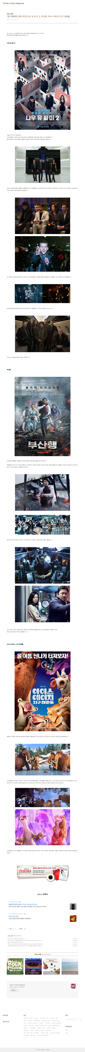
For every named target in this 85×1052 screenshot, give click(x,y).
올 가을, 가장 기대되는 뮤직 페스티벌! (15, 938)
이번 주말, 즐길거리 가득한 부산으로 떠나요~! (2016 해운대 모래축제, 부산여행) (24, 946)
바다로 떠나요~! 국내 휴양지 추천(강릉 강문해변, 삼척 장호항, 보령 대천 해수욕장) (25, 944)
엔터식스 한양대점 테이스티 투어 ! (15, 942)
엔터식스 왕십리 (46, 1020)
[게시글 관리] (15, 929)
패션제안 (33, 1028)
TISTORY (43, 1049)
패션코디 (26, 1030)
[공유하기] (13, 929)
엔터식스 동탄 (45, 1033)
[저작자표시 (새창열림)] (25, 929)
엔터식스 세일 (56, 1020)
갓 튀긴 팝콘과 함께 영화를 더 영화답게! (20, 918)
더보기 (25, 1038)
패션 (32, 1030)
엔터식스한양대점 (55, 1033)
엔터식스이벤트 (28, 1020)
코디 (25, 1023)
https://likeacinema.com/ (16, 913)
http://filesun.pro (13, 901)
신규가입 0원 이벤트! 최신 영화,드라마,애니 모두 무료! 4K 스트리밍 (27, 906)
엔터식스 (26, 1028)
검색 (80, 1019)
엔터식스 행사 (41, 1028)
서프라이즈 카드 (45, 1018)
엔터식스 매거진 (40, 1030)
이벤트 (41, 1023)
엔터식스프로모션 (57, 1023)
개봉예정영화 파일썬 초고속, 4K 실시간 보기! (23, 904)
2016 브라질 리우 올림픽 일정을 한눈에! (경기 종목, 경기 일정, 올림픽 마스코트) (24, 940)
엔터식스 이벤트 (51, 1028)
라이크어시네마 (13, 916)
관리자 (48, 1049)
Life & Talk (10, 935)
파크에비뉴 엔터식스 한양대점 (31, 1033)
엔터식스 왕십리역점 (41, 1025)
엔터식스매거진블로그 (43, 1035)
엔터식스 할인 (54, 1018)
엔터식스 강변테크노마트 (54, 1025)
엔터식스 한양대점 (28, 1025)
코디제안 (26, 1035)
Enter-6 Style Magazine (17, 985)
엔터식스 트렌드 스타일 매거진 (17, 987)
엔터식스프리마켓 (33, 1023)
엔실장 (36, 1018)
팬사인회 (33, 1035)
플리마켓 (48, 1030)
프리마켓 (48, 1023)
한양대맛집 (37, 1020)
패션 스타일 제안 (28, 1018)
